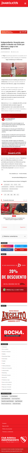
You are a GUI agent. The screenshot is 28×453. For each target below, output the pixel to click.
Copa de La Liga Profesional (7, 401)
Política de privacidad (7, 428)
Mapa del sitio (5, 426)
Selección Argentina (6, 389)
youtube (22, 249)
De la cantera (5, 349)
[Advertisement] (14, 15)
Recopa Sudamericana (6, 403)
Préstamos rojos (6, 379)
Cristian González (11, 449)
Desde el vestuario (6, 351)
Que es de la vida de (7, 382)
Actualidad (6, 184)
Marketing (4, 372)
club (14, 216)
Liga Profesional (18, 401)
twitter (22, 246)
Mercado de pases (14, 188)
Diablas (4, 354)
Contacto (4, 423)
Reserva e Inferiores (6, 384)
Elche (15, 184)
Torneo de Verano (16, 403)
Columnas (4, 347)
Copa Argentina (5, 396)
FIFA (19, 184)
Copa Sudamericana (6, 398)
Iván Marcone (5, 188)
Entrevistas (4, 358)
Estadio (4, 361)
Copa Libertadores (13, 396)
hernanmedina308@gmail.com (19, 177)
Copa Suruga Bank (16, 398)
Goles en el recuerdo (7, 368)
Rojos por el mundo (6, 386)
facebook (8, 249)
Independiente (5, 186)
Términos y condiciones (7, 431)
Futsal (3, 363)
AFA (11, 184)
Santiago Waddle (19, 449)
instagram (8, 246)
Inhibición (12, 186)
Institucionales (19, 186)
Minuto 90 (4, 377)
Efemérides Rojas (6, 356)
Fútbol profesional (6, 365)
